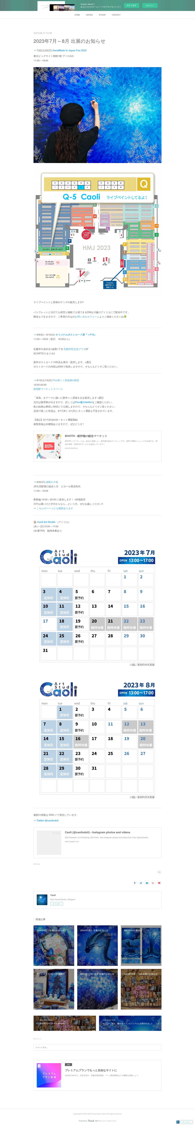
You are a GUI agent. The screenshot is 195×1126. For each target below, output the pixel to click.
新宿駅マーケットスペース (48, 389)
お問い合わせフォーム (87, 316)
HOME (77, 14)
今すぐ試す (131, 5)
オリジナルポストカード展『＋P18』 (76, 334)
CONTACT (116, 14)
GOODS (89, 14)
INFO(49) (37, 864)
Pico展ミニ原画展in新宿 (66, 380)
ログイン (150, 5)
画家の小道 (52, 482)
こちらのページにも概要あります (55, 508)
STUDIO (102, 14)
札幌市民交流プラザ (75, 349)
